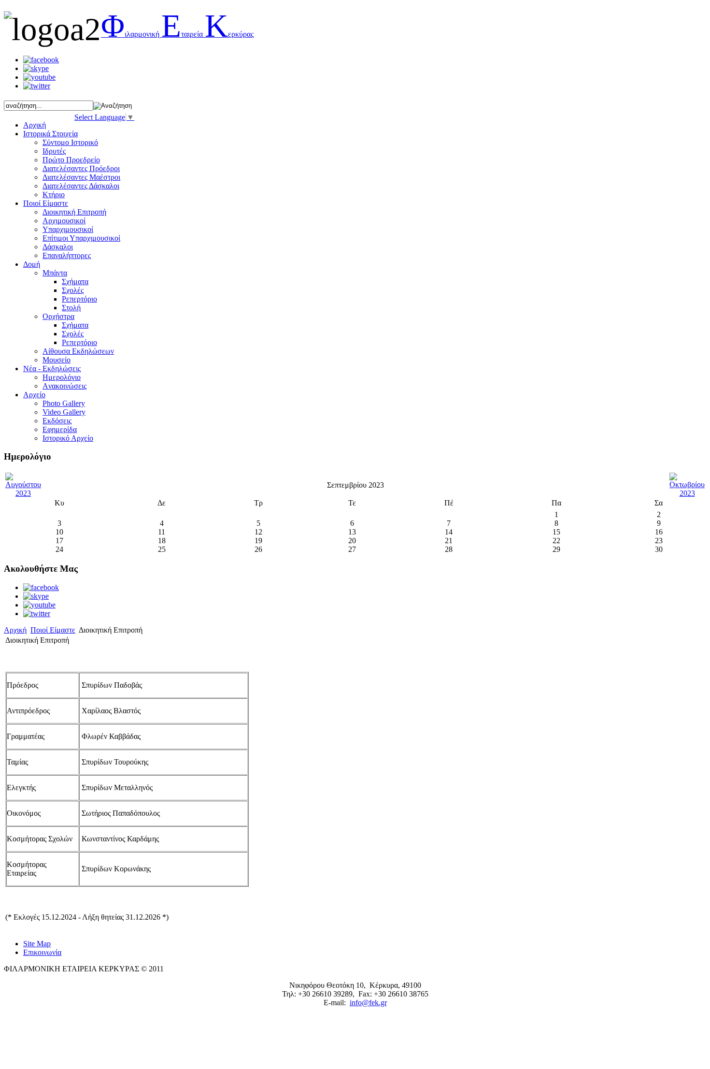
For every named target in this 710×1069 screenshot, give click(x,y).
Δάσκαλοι (58, 247)
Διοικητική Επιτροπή (74, 212)
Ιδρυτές (54, 151)
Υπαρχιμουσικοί (68, 229)
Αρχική (15, 630)
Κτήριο (54, 194)
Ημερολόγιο (62, 377)
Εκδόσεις (57, 421)
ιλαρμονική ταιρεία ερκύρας (177, 34)
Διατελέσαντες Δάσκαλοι (81, 186)
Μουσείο (57, 360)
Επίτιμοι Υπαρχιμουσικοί (81, 238)
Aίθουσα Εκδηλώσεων (78, 351)
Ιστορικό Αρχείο (68, 438)
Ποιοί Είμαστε (52, 630)
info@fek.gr (368, 1002)
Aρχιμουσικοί (64, 221)
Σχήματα (75, 281)
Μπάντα (55, 273)
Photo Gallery (64, 403)
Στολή (71, 307)
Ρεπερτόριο (79, 299)
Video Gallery (64, 412)
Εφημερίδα (60, 429)
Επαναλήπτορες (67, 255)
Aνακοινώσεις (64, 386)
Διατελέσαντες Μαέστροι (81, 177)
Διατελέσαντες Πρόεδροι (81, 168)
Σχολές (73, 290)
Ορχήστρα (58, 316)
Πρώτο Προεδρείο (71, 160)
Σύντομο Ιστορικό (70, 142)
